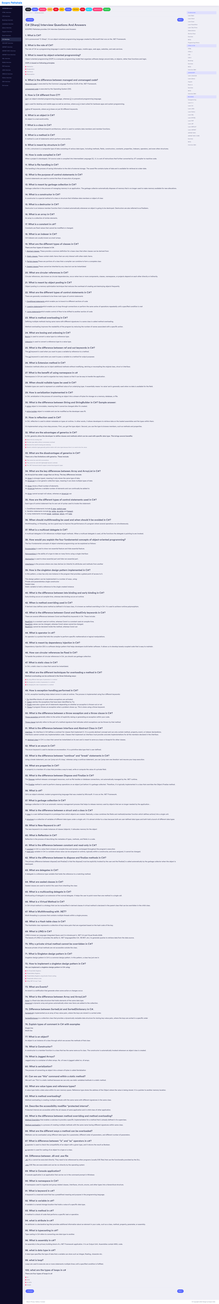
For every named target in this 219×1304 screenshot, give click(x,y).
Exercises (42, 9)
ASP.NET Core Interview (8, 54)
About (28, 1301)
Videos (35, 9)
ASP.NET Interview (7, 47)
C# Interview (5, 39)
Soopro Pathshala (12, 3)
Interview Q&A (192, 69)
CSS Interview (6, 16)
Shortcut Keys (191, 33)
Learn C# (190, 105)
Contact (43, 1301)
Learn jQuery (191, 78)
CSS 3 (189, 57)
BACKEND (191, 96)
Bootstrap (190, 60)
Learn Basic (191, 15)
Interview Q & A (29, 12)
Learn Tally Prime (192, 27)
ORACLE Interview (7, 74)
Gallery (38, 1301)
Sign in (89, 9)
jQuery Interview (6, 27)
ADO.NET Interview (7, 43)
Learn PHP (191, 120)
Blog (82, 9)
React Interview (6, 35)
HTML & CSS (191, 45)
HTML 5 (190, 51)
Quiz (61, 9)
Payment (106, 9)
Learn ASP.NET (192, 129)
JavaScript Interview (7, 24)
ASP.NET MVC (192, 133)
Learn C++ (191, 102)
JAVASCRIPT (191, 72)
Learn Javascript (192, 75)
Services (76, 9)
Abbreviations (191, 30)
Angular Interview (7, 31)
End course (5, 85)
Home (28, 9)
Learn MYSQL (192, 117)
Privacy (33, 1301)
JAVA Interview (6, 70)
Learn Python (191, 111)
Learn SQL (191, 114)
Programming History (193, 42)
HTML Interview (6, 12)
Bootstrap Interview (7, 20)
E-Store (68, 9)
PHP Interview (6, 66)
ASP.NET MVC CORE (193, 135)
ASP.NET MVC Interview (9, 51)
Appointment (97, 9)
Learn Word (191, 18)
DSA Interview (6, 81)
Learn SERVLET (192, 126)
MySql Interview (6, 62)
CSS (189, 54)
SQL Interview (6, 58)
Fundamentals (191, 12)
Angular (190, 81)
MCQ (49, 9)
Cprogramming (192, 99)
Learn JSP (190, 123)
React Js (190, 84)
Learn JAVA (191, 108)
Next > (180, 19)
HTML (189, 48)
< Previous (30, 19)
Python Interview (6, 77)
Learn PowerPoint (192, 24)
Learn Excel (191, 21)
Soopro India (211, 1301)
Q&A (56, 9)
